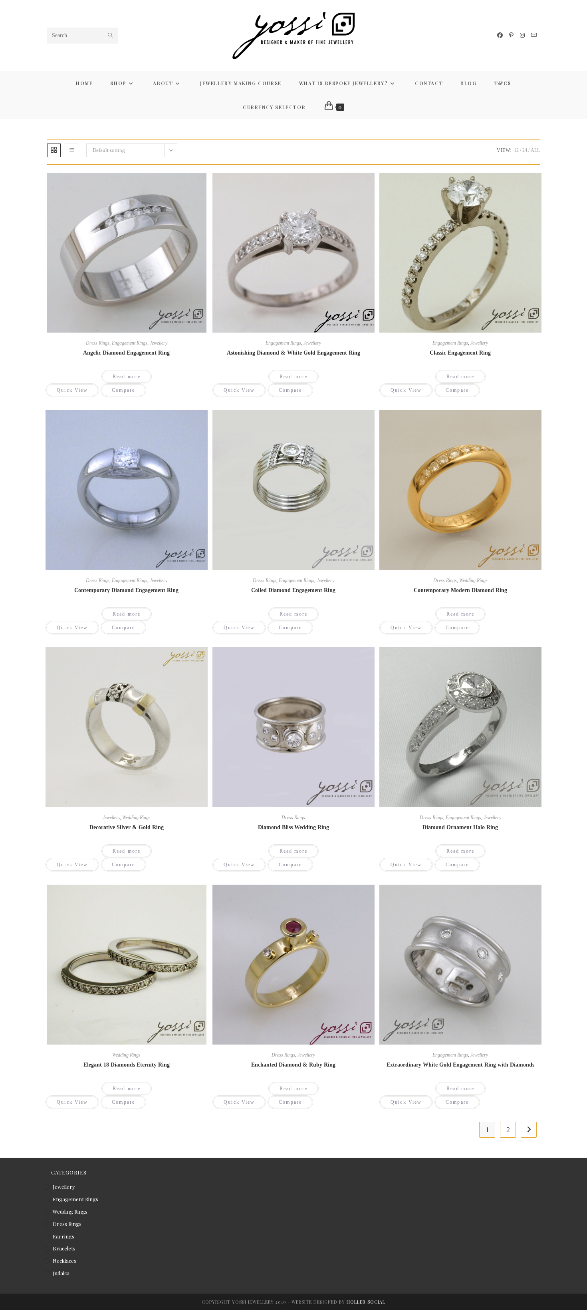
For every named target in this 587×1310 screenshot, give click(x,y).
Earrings (63, 1236)
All (535, 150)
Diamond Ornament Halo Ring (460, 827)
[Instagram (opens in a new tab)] (522, 35)
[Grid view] (54, 150)
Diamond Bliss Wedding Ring (293, 827)
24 (524, 150)
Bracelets (64, 1248)
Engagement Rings (129, 343)
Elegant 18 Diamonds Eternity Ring (126, 1065)
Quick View (72, 390)
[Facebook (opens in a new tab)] (500, 35)
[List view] (71, 150)
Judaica (61, 1273)
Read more (127, 376)
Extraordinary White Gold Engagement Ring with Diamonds (460, 1065)
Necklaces (64, 1260)
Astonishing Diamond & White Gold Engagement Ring (293, 353)
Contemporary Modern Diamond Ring (460, 590)
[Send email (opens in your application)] (534, 35)
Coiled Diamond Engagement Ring (293, 590)
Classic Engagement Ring (460, 353)
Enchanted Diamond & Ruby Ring (293, 1065)
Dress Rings (97, 343)
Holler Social (366, 1302)
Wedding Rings (473, 580)
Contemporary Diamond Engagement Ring (126, 590)
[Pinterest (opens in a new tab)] (511, 35)
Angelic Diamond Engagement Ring (126, 353)
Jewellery (158, 343)
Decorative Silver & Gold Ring (126, 827)
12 (516, 150)
